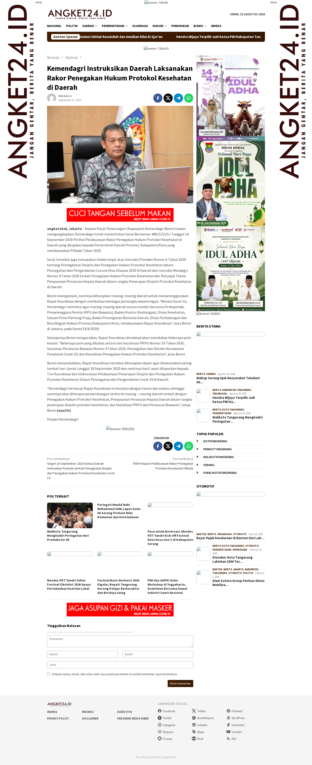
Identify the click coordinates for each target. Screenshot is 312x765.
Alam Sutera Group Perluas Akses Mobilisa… (238, 583)
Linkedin (202, 725)
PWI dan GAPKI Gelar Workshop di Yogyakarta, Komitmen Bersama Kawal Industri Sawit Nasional (167, 586)
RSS (234, 739)
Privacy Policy (58, 718)
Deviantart (238, 725)
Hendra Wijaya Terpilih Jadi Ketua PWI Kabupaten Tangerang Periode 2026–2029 (212, 37)
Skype (200, 732)
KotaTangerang (215, 441)
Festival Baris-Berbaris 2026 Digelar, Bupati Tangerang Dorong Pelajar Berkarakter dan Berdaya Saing (118, 586)
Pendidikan (240, 549)
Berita (200, 374)
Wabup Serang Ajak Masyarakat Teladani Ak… (228, 380)
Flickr (200, 739)
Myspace (168, 732)
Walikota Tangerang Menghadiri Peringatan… (237, 419)
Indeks (52, 712)
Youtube (237, 732)
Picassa (167, 739)
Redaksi (88, 712)
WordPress (238, 718)
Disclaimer (90, 718)
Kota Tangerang (233, 409)
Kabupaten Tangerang (236, 390)
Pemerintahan (221, 413)
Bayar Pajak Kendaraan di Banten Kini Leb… (230, 538)
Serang (211, 374)
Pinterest (237, 711)
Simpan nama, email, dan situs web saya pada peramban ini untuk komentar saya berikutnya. (114, 674)
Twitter (201, 711)
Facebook (169, 711)
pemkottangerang (217, 449)
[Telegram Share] (178, 98)
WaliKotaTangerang (218, 457)
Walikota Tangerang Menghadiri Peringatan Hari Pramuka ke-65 (68, 535)
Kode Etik (124, 712)
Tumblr (167, 718)
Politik (248, 573)
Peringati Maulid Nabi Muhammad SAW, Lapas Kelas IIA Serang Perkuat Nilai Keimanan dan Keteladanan (119, 511)
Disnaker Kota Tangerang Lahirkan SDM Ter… (232, 559)
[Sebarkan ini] (157, 98)
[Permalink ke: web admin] (51, 98)
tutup (38, 2)
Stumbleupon (205, 718)
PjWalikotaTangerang (220, 473)
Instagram (169, 725)
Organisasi (219, 393)
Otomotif (240, 534)
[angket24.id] (83, 14)
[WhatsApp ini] (188, 98)
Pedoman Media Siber (133, 718)
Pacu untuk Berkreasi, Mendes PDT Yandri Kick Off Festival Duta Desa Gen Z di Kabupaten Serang (170, 537)
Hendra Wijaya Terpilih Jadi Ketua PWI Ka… (233, 400)
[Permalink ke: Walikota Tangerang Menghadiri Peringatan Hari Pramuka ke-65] (70, 515)
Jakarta (238, 569)
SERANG (208, 465)
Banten (201, 534)
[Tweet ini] (168, 98)
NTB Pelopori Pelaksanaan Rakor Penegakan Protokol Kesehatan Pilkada (163, 463)
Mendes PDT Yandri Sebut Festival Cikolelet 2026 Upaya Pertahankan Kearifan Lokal (69, 584)
